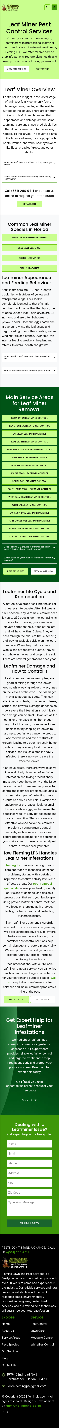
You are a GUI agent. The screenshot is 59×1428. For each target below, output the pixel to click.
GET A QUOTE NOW (43, 571)
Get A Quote (29, 204)
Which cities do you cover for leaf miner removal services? (28, 559)
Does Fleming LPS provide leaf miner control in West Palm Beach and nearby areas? (27, 548)
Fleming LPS (13, 865)
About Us (8, 1330)
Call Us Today (43, 999)
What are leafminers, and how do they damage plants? (28, 163)
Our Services (10, 1351)
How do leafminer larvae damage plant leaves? (27, 370)
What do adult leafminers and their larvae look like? (27, 357)
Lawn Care (38, 1330)
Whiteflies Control (42, 1344)
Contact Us (42, 69)
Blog (5, 1358)
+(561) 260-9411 (17, 1252)
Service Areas (11, 1337)
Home (6, 1324)
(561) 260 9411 (22, 191)
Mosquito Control (42, 1337)
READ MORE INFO (15, 571)
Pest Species (10, 1344)
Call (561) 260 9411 (29, 1082)
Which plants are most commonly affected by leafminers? (27, 177)
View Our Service (16, 69)
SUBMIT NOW (29, 1223)
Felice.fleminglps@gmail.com (26, 1386)
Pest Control (39, 1324)
